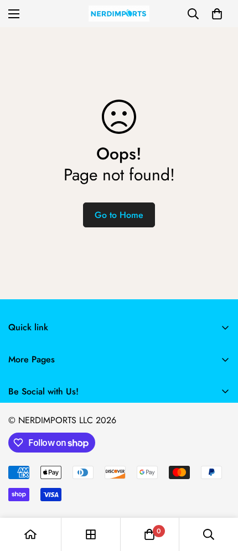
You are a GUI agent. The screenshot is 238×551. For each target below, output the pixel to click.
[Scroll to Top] (218, 492)
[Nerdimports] (119, 13)
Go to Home (119, 215)
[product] (30, 534)
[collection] (90, 534)
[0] (217, 14)
